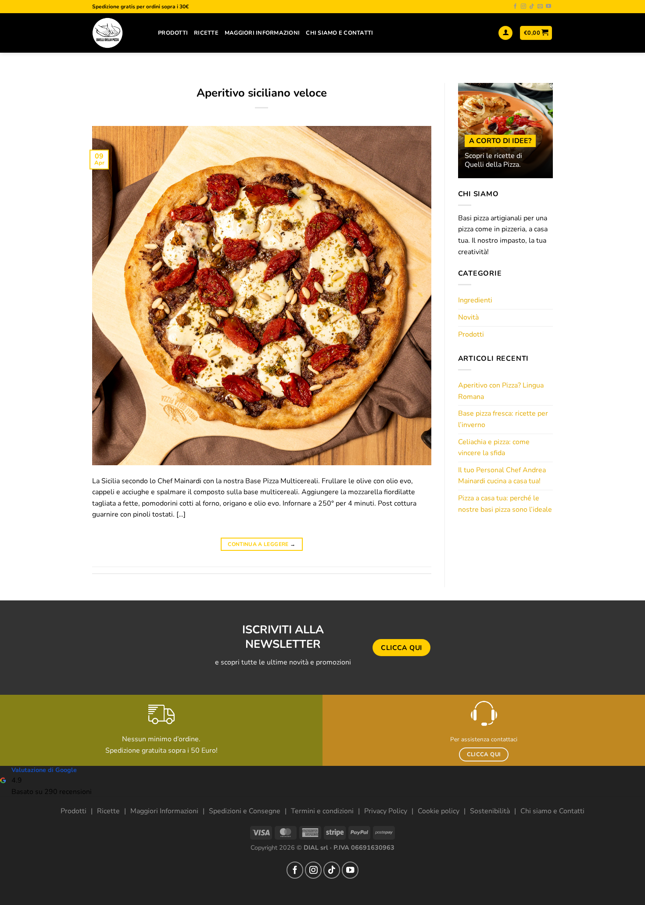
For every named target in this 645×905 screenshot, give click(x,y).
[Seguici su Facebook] (515, 7)
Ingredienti (475, 300)
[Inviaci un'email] (540, 7)
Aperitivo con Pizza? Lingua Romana (501, 391)
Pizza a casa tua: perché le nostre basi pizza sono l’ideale (505, 503)
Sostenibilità (490, 811)
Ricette (206, 33)
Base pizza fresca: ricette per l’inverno (503, 419)
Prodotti (173, 33)
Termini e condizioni (322, 811)
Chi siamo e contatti (339, 33)
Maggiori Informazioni (262, 33)
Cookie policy (438, 811)
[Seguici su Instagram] (523, 7)
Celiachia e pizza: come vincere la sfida (494, 447)
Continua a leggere (261, 544)
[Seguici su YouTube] (548, 7)
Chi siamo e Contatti (552, 811)
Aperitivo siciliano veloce (262, 93)
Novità (468, 317)
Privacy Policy (385, 811)
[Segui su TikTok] (531, 7)
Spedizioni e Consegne (244, 811)
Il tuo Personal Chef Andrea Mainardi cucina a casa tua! (502, 475)
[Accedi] (505, 33)
